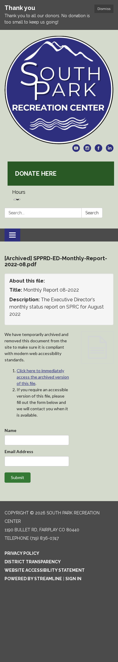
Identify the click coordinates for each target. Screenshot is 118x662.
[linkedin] (109, 150)
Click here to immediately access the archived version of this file (43, 377)
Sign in (73, 578)
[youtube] (76, 150)
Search (92, 212)
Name (10, 430)
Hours (18, 192)
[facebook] (98, 150)
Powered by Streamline (33, 578)
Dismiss (103, 9)
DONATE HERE (36, 173)
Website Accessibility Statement (45, 570)
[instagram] (87, 150)
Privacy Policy (22, 553)
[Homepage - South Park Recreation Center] (59, 90)
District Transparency (33, 561)
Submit (17, 477)
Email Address (19, 451)
